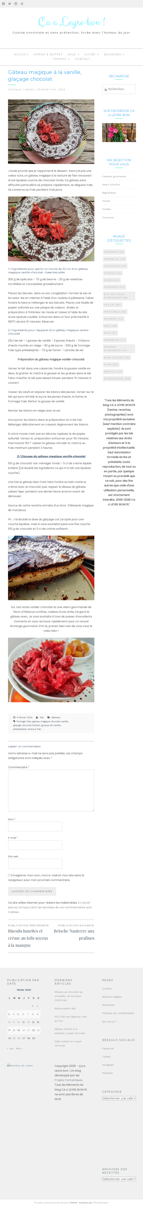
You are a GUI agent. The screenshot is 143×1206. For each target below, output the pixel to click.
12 (18, 1022)
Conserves (108, 217)
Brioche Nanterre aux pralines (74, 932)
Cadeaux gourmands (114, 176)
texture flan (34, 729)
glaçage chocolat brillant (26, 725)
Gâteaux (15, 89)
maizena (114, 318)
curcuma (114, 287)
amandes (114, 251)
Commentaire (18, 767)
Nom (12, 819)
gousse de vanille (51, 725)
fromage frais (24, 721)
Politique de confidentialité (118, 1013)
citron (113, 273)
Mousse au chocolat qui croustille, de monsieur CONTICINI (69, 996)
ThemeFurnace (100, 1202)
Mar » (19, 1048)
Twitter (106, 1056)
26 (18, 1038)
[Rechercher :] (119, 89)
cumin (112, 280)
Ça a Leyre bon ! (71, 22)
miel (110, 325)
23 (38, 1030)
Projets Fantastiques (68, 1080)
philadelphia (20, 729)
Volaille (106, 209)
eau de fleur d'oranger (116, 296)
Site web (13, 856)
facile (113, 304)
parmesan (115, 340)
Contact (82, 59)
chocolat (115, 266)
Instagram (108, 1064)
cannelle (115, 259)
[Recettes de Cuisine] (20, 1065)
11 (13, 1022)
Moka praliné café (65, 1008)
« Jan (10, 1048)
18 (14, 1030)
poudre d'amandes (115, 349)
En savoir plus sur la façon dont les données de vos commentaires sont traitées (50, 907)
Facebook (108, 1048)
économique (117, 378)
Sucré (90, 54)
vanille (113, 371)
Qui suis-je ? (109, 1021)
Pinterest (107, 1073)
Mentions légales (112, 996)
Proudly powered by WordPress (51, 1202)
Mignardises (109, 192)
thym (111, 364)
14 (28, 1022)
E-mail (13, 838)
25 (14, 1038)
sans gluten (117, 357)
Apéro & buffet (48, 54)
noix (110, 332)
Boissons (112, 54)
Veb (42, 717)
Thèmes (59, 59)
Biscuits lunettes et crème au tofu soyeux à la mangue (28, 936)
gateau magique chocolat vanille (50, 721)
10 (9, 1022)
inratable (115, 311)
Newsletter (108, 1005)
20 (23, 1030)
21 (28, 1030)
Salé (72, 54)
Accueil (21, 54)
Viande (106, 200)
